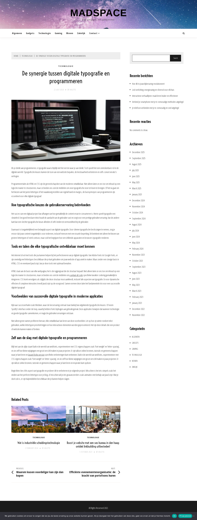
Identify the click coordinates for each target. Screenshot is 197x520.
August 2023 (136, 272)
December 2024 (138, 200)
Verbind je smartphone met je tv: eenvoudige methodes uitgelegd (157, 101)
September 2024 (138, 218)
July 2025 (135, 170)
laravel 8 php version (36, 354)
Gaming (58, 33)
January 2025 (137, 194)
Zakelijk (81, 33)
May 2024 (136, 242)
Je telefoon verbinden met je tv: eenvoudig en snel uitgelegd (155, 107)
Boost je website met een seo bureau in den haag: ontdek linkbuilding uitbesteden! (93, 444)
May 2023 (136, 284)
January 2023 (137, 302)
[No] (193, 516)
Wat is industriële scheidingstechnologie (39, 443)
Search (175, 58)
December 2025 (138, 152)
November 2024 (138, 206)
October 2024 (137, 212)
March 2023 (136, 290)
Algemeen (17, 33)
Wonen (69, 33)
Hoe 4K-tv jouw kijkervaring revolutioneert (148, 83)
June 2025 (136, 176)
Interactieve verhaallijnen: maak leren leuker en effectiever (155, 95)
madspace (98, 13)
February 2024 (137, 248)
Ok (174, 516)
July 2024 (135, 230)
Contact (93, 33)
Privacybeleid (185, 516)
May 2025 (136, 182)
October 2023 (137, 260)
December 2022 (138, 308)
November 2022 (138, 315)
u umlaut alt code (76, 275)
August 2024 (136, 224)
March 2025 (136, 188)
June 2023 (136, 278)
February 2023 (137, 296)
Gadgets (30, 33)
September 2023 (138, 266)
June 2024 (136, 236)
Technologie (44, 33)
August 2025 (136, 164)
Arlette (73, 89)
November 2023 (138, 254)
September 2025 (138, 158)
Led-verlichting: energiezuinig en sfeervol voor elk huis (153, 89)
